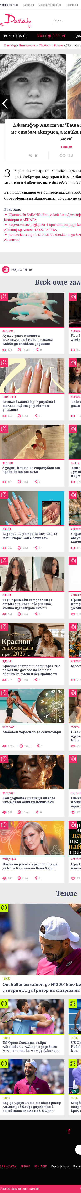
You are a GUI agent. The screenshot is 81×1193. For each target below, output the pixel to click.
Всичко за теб (16, 36)
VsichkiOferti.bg (9, 4)
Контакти (40, 1166)
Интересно (27, 45)
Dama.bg (28, 4)
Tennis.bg (72, 4)
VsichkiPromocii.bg (50, 4)
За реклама (8, 1166)
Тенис (66, 893)
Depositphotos (60, 1166)
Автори (25, 1166)
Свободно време (51, 36)
